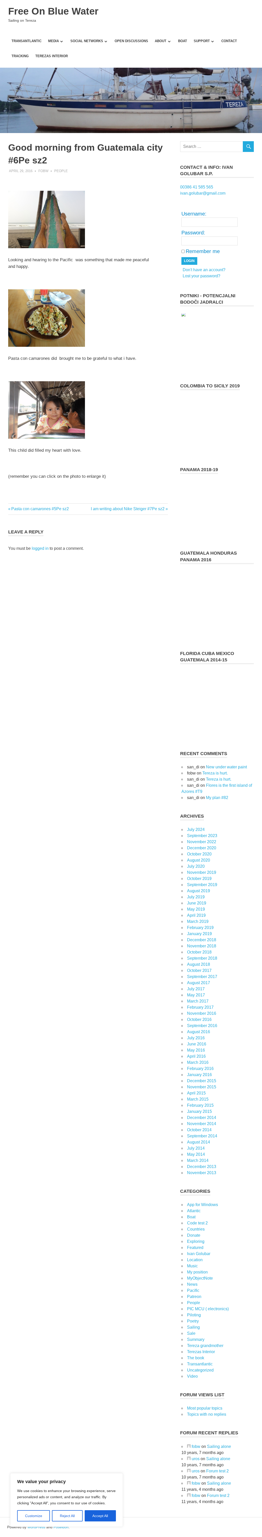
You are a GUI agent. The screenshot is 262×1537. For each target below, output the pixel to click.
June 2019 (196, 903)
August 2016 (198, 1032)
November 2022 (201, 842)
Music (192, 1266)
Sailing (193, 1327)
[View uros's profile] (189, 1459)
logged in (40, 548)
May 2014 (196, 1154)
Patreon (194, 1296)
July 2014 (196, 1148)
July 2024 (196, 829)
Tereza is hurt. (215, 773)
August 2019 (198, 891)
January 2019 (199, 934)
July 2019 (196, 897)
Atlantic (194, 1211)
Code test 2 (197, 1223)
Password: (193, 232)
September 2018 (202, 958)
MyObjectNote (200, 1278)
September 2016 (202, 1025)
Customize (33, 1516)
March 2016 (198, 1062)
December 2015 (201, 1081)
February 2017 (200, 1007)
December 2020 (201, 848)
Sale (191, 1333)
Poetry (193, 1321)
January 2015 (199, 1111)
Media (53, 41)
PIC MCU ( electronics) (208, 1309)
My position (197, 1272)
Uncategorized (200, 1370)
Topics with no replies (206, 1414)
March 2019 (198, 921)
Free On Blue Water (53, 11)
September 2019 (202, 885)
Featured (195, 1247)
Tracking (20, 56)
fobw (43, 171)
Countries (196, 1229)
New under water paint (226, 767)
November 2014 (201, 1124)
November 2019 (201, 872)
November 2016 (201, 1013)
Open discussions (131, 41)
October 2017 (199, 970)
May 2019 (196, 909)
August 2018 (198, 964)
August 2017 (198, 983)
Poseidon (61, 1527)
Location (195, 1260)
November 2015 (201, 1087)
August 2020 (198, 860)
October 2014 (199, 1130)
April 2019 (196, 915)
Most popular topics (204, 1408)
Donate (193, 1235)
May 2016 (196, 1050)
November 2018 (201, 946)
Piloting (194, 1315)
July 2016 (196, 1038)
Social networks (86, 41)
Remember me (203, 251)
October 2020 (199, 854)
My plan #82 (217, 797)
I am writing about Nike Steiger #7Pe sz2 (128, 509)
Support (202, 41)
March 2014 (198, 1160)
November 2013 (201, 1173)
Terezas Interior (51, 56)
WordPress (36, 1527)
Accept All (100, 1516)
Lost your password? (201, 276)
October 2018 (199, 952)
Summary (195, 1339)
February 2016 (200, 1068)
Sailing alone (219, 1446)
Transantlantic (26, 41)
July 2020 (196, 866)
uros (196, 1459)
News (192, 1284)
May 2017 (196, 995)
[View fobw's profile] (189, 1446)
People (61, 171)
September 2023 (202, 835)
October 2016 (199, 1019)
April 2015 (196, 1093)
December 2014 (201, 1117)
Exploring (195, 1241)
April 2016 (196, 1056)
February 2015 (200, 1105)
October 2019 (199, 878)
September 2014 (202, 1136)
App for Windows (202, 1204)
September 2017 (202, 976)
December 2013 (201, 1166)
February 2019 (200, 927)
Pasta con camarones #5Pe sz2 (40, 509)
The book (195, 1358)
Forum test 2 (217, 1471)
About (160, 41)
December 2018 (201, 940)
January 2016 (199, 1075)
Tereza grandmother (205, 1345)
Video (192, 1376)
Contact (229, 41)
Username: (193, 214)
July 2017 (196, 989)
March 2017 (198, 1001)
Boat (182, 41)
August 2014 (198, 1142)
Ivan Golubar (198, 1254)
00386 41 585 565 (196, 187)
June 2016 (196, 1044)
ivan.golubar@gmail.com (202, 193)
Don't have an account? (204, 270)
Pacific (193, 1290)
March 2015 (198, 1099)
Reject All (67, 1516)
